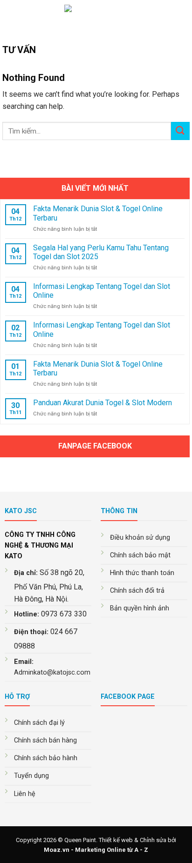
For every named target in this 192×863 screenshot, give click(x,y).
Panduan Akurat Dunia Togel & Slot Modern (102, 402)
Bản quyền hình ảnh (139, 608)
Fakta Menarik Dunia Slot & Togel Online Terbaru (98, 213)
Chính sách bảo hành (45, 758)
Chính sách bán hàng (45, 740)
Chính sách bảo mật (140, 555)
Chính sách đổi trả (137, 591)
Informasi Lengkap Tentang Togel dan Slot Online (101, 291)
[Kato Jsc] (96, 16)
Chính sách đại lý (39, 723)
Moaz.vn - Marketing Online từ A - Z (96, 849)
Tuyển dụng (31, 776)
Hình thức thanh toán (142, 573)
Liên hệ (24, 794)
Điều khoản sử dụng (140, 538)
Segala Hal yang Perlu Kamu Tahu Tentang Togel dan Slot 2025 (101, 252)
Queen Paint (80, 839)
